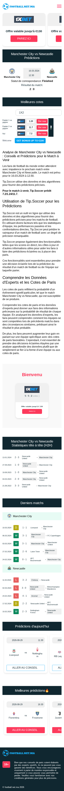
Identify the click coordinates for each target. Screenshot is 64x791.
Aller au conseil (24, 667)
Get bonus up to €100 (30, 140)
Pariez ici (32, 411)
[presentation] (6, 402)
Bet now (42, 121)
